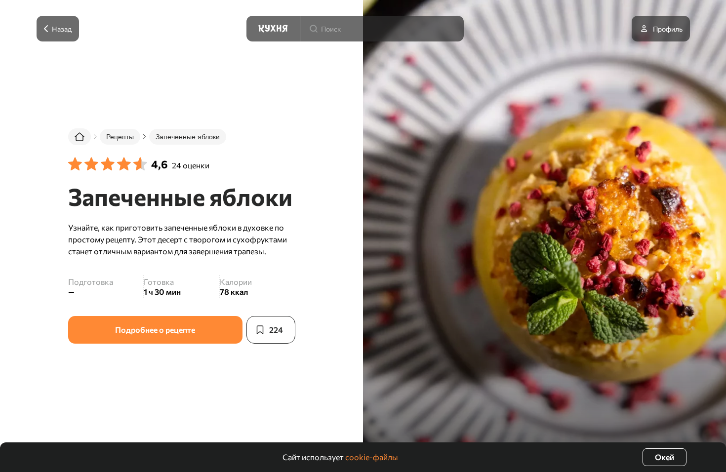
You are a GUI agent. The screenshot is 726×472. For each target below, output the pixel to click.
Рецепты (120, 137)
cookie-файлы (371, 457)
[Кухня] (273, 28)
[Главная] (79, 136)
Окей (664, 457)
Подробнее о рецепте (155, 329)
